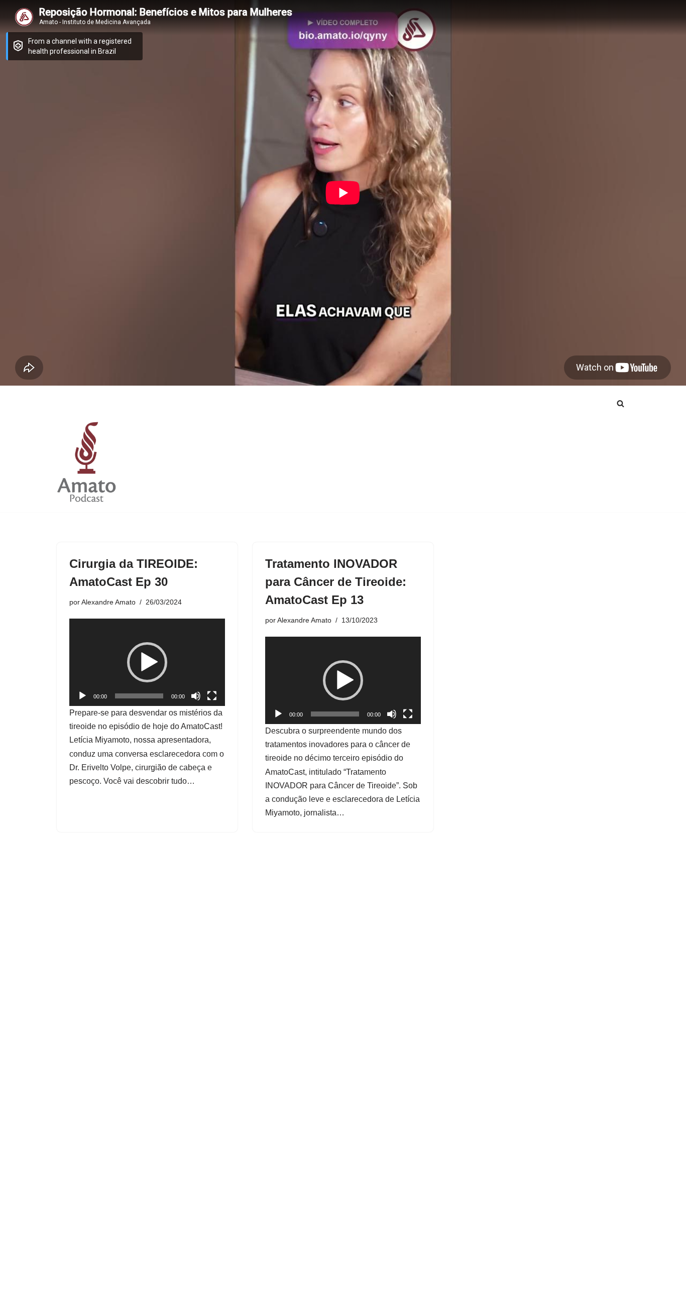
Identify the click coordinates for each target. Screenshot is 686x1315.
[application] (147, 662)
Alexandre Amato (108, 602)
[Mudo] (196, 696)
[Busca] (620, 403)
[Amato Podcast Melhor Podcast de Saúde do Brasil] (87, 461)
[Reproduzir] (82, 696)
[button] (147, 662)
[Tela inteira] (212, 696)
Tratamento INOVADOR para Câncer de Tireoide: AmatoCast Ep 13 (335, 582)
